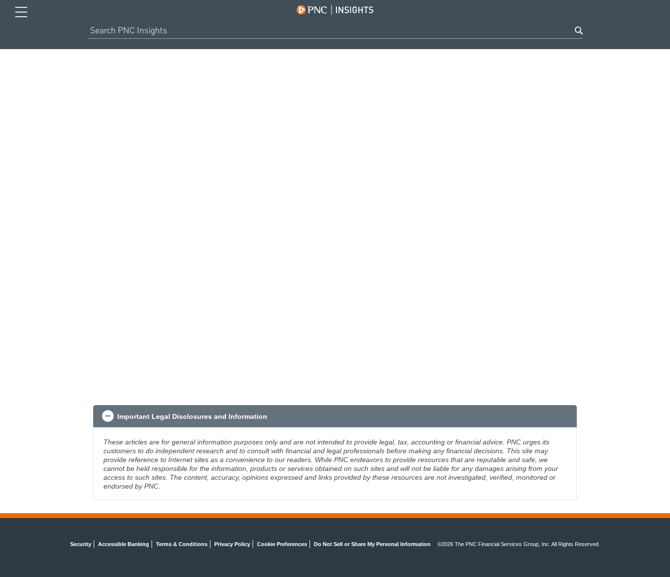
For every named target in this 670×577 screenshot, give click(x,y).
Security (80, 544)
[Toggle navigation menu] (21, 12)
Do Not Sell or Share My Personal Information (372, 544)
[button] (335, 416)
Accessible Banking (123, 544)
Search (579, 30)
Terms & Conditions (181, 544)
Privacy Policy (232, 544)
